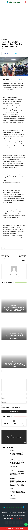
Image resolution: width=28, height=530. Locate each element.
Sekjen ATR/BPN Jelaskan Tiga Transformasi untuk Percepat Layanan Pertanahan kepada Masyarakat (14, 336)
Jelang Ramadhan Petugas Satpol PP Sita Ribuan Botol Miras (7, 258)
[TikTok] (14, 522)
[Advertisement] (14, 20)
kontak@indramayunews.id (17, 518)
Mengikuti (14, 420)
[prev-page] (2, 371)
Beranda (3, 37)
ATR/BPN (14, 331)
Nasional (13, 305)
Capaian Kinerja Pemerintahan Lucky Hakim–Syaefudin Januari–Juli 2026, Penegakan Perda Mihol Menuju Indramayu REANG (18, 482)
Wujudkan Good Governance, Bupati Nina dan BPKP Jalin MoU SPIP (22, 258)
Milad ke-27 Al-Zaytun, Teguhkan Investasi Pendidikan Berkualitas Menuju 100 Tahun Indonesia (14, 309)
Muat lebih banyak (13, 498)
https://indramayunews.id (14, 276)
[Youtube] (21, 522)
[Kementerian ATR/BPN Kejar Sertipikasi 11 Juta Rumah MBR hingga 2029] (14, 354)
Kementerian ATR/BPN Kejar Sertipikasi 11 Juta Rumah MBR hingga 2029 (14, 365)
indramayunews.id (14, 79)
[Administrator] (2, 49)
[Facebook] (6, 522)
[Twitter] (18, 522)
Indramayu (12, 478)
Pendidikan (8, 37)
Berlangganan (22, 420)
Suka (5, 420)
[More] (21, 53)
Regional (12, 488)
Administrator (8, 49)
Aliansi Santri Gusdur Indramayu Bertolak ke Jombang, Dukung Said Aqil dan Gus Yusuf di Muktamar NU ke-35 (17, 492)
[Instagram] (10, 522)
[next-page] (5, 371)
